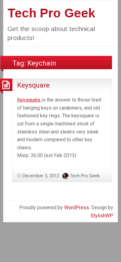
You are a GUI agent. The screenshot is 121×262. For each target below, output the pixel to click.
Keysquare (33, 85)
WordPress (76, 207)
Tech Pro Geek (51, 13)
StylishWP (102, 216)
